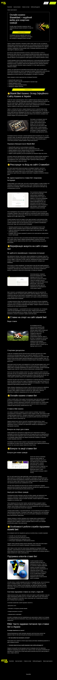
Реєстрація (52, 3)
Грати (46, 3)
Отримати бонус (21, 32)
